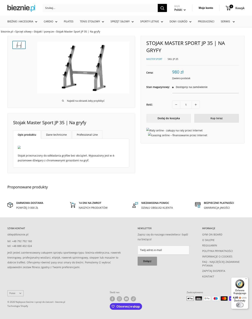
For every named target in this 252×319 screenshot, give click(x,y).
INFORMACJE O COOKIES (217, 256)
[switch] (240, 305)
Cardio (48, 21)
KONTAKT (208, 276)
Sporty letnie (149, 21)
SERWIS (226, 21)
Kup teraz (216, 118)
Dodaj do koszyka (169, 118)
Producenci (206, 21)
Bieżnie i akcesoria (20, 21)
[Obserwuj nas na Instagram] (119, 298)
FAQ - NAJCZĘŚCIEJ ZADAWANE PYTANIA (221, 263)
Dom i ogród (178, 21)
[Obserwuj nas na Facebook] (112, 298)
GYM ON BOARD (212, 234)
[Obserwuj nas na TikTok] (133, 298)
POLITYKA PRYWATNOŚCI (217, 251)
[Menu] (246, 279)
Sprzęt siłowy (120, 21)
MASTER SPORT (154, 58)
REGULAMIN (209, 245)
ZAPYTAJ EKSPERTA (213, 271)
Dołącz (147, 261)
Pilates (68, 21)
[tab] (27, 134)
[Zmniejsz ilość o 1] (176, 104)
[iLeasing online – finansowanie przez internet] (177, 135)
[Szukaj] (162, 8)
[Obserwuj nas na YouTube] (126, 298)
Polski (12, 293)
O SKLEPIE (208, 240)
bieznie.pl (7, 31)
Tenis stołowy (90, 21)
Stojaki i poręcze (44, 31)
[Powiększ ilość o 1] (196, 104)
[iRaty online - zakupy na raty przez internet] (174, 130)
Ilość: (149, 104)
